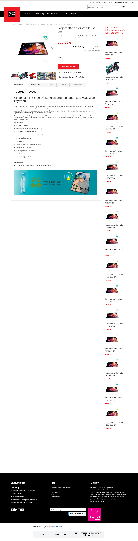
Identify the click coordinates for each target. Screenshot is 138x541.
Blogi (52, 494)
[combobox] (103, 7)
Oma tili (92, 2)
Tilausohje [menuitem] (40, 14)
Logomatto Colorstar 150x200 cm (115, 275)
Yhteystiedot (55, 492)
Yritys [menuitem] (73, 14)
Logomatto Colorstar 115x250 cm (114, 250)
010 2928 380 (129, 2)
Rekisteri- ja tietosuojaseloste (61, 488)
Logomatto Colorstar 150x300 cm (114, 398)
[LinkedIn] (15, 510)
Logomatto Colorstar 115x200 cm (115, 176)
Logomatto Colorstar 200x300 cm (115, 423)
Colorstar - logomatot (46, 24)
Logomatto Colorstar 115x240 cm (115, 226)
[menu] (81, 14)
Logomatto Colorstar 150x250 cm (114, 349)
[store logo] (12, 22)
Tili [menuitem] (61, 14)
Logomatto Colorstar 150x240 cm (115, 324)
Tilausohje (54, 490)
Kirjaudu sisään (101, 2)
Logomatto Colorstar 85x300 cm (114, 201)
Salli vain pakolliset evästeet (88, 534)
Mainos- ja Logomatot (31, 24)
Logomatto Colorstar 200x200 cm (115, 374)
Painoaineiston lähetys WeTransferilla (71, 77)
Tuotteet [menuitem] (29, 14)
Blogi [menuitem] (67, 14)
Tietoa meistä (55, 497)
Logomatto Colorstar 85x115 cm (115, 127)
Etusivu (13, 24)
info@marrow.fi (18, 497)
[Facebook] (12, 510)
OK (42, 534)
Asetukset (61, 534)
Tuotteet (20, 24)
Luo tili (110, 2)
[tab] (19, 85)
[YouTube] (19, 510)
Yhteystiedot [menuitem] (52, 14)
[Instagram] (22, 510)
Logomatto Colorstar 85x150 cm (114, 152)
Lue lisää (59, 527)
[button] (14, 48)
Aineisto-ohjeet (77, 85)
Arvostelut (63, 85)
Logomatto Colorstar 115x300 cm (114, 300)
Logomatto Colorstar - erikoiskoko (115, 78)
